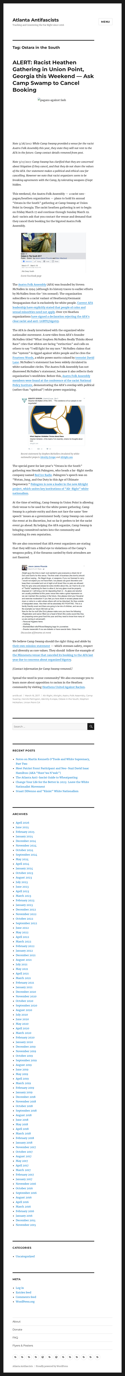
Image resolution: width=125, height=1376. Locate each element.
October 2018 (24, 1106)
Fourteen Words (23, 357)
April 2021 (22, 973)
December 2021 (25, 955)
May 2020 (22, 1023)
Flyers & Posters (23, 1345)
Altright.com (67, 457)
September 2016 (26, 1192)
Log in (20, 1287)
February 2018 (25, 1138)
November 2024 (26, 845)
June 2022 (22, 927)
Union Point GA (32, 702)
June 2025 (22, 827)
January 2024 (24, 868)
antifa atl (17, 695)
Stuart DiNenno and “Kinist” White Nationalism (47, 791)
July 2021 (21, 964)
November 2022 (26, 914)
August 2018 (24, 1115)
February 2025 (25, 831)
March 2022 (23, 941)
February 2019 (25, 1087)
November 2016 (26, 1183)
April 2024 (22, 863)
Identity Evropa (48, 457)
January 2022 (24, 950)
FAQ (15, 1337)
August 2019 (24, 1065)
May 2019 (22, 1074)
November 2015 (26, 1224)
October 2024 (24, 850)
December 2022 (26, 909)
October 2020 (24, 1001)
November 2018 (26, 1101)
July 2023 (22, 882)
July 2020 (22, 1014)
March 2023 (23, 895)
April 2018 (22, 1129)
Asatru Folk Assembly (32, 284)
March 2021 (23, 978)
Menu (105, 21)
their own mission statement (31, 646)
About (17, 1321)
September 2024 (26, 854)
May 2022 (22, 932)
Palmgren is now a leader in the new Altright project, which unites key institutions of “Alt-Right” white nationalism (51, 488)
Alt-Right (47, 695)
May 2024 (22, 859)
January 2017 (24, 1179)
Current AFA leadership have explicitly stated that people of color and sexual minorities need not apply (53, 307)
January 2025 (24, 836)
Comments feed (26, 1297)
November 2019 (26, 1051)
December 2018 (25, 1097)
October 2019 (24, 1055)
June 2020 (22, 1019)
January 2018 (24, 1142)
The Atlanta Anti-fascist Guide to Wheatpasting (47, 777)
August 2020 (24, 1010)
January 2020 (24, 1042)
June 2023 (22, 886)
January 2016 (24, 1215)
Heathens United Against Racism (63, 687)
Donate (17, 1329)
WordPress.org (25, 1301)
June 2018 (22, 1119)
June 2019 (22, 1069)
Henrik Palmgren (31, 699)
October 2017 (24, 1151)
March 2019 (23, 1083)
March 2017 (23, 1170)
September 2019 (26, 1060)
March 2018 (23, 1133)
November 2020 (26, 996)
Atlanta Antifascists (36, 20)
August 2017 (23, 1156)
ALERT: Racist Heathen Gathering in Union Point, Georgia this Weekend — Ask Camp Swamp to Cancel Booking (53, 76)
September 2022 (26, 923)
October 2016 (24, 1188)
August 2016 (24, 1197)
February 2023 (25, 900)
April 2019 (22, 1078)
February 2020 (25, 1037)
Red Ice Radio (43, 475)
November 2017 (26, 1147)
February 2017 (25, 1174)
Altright (57, 695)
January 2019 (24, 1092)
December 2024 (26, 841)
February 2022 (25, 946)
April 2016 (22, 1202)
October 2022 (24, 918)
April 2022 (22, 937)
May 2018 (22, 1124)
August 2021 (24, 959)
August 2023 (24, 877)
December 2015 (25, 1220)
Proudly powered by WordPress (52, 1366)
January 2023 (24, 905)
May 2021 (22, 969)
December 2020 (26, 991)
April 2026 (22, 822)
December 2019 (26, 1046)
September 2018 (26, 1110)
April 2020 (22, 1028)
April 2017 (22, 1165)
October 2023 (24, 873)
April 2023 (22, 891)
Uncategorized (25, 1256)
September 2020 (26, 1005)
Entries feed (23, 1292)
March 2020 (23, 1033)
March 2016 (23, 1206)
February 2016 (25, 1211)
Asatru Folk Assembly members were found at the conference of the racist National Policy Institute (52, 380)
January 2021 (24, 987)
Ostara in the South (68, 699)
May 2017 (22, 1160)
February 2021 (25, 982)
